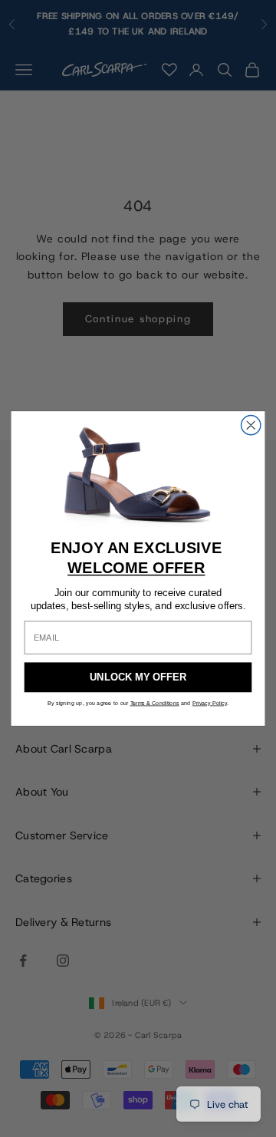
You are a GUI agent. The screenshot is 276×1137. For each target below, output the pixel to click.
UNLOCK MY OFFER (138, 677)
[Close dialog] (251, 425)
